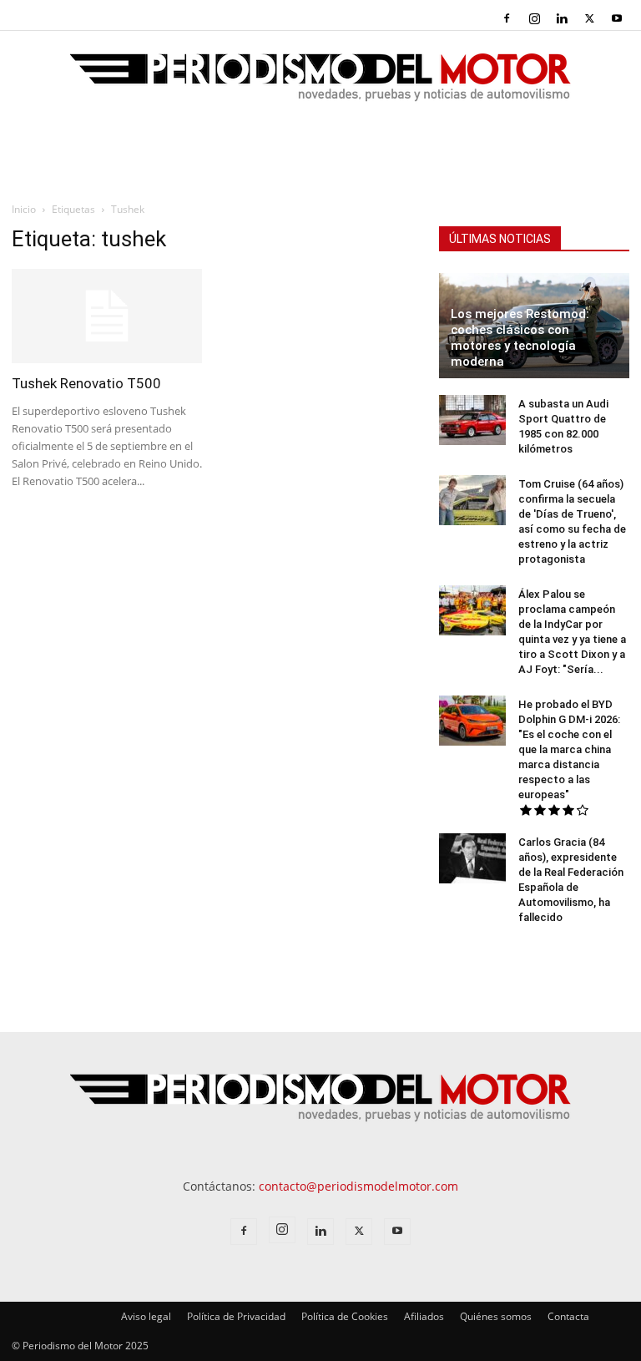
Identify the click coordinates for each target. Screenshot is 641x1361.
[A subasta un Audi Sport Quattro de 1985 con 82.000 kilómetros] (472, 420)
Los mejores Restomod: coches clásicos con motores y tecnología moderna (520, 337)
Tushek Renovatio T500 (86, 383)
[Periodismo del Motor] (320, 86)
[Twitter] (589, 18)
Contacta (568, 1316)
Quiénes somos (496, 1316)
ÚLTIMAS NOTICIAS (500, 238)
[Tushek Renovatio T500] (107, 316)
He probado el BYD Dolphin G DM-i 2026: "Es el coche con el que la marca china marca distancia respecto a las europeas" (569, 749)
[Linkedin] (561, 18)
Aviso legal (146, 1316)
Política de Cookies (344, 1316)
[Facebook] (506, 18)
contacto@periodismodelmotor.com (358, 1186)
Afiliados (424, 1316)
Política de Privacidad (236, 1316)
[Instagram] (534, 18)
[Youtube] (616, 18)
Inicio (24, 209)
